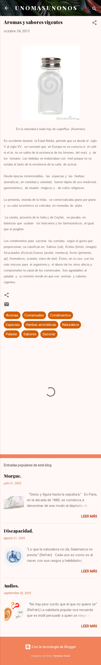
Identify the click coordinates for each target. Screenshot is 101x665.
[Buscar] (94, 9)
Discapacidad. (18, 531)
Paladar (11, 334)
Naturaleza (70, 325)
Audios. (11, 586)
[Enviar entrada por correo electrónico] (6, 306)
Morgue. (12, 476)
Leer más (89, 516)
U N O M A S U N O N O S (46, 8)
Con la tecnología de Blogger (53, 647)
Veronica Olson (61, 655)
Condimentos (60, 315)
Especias (13, 325)
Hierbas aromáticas (41, 325)
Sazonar (49, 334)
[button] (94, 23)
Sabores (29, 334)
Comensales (34, 315)
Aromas (12, 315)
